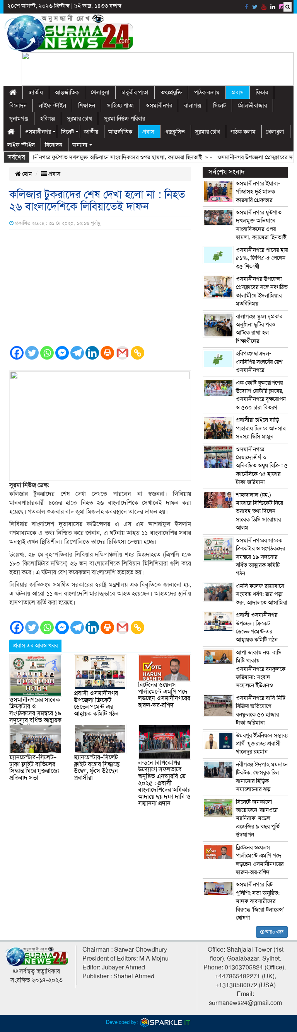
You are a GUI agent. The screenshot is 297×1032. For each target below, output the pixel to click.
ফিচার (262, 92)
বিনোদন (18, 105)
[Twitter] (32, 353)
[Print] (107, 353)
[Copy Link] (137, 353)
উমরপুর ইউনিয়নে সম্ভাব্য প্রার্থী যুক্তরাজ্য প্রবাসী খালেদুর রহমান (262, 743)
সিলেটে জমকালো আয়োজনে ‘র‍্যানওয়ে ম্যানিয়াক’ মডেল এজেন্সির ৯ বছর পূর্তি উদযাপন (258, 818)
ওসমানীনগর (159, 105)
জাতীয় (36, 92)
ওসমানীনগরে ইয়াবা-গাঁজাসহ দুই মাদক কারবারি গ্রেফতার (258, 192)
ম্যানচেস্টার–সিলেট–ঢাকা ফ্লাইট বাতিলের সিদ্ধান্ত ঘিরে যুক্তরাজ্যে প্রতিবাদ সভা (34, 768)
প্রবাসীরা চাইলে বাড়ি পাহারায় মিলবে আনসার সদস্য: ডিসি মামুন (260, 428)
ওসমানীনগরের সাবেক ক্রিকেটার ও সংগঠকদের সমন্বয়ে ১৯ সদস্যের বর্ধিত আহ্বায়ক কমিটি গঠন (35, 713)
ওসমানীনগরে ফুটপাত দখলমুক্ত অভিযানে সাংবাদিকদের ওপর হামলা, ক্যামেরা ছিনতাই (100, 157)
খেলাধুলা (100, 92)
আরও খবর (273, 932)
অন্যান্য (79, 144)
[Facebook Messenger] (62, 353)
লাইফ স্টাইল (52, 105)
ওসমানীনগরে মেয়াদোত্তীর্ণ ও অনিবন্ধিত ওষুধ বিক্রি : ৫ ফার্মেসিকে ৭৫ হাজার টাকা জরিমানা (262, 466)
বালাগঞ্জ (192, 105)
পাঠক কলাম (207, 92)
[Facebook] (17, 353)
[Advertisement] (100, 287)
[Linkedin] (92, 353)
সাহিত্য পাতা (120, 105)
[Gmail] (122, 353)
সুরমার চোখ (79, 118)
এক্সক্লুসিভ (174, 131)
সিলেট (219, 105)
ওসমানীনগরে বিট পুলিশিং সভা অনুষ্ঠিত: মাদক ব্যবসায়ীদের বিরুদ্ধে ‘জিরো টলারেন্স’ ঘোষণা (260, 901)
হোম (26, 173)
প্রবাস (238, 92)
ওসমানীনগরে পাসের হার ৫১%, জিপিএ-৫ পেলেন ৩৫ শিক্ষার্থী (262, 258)
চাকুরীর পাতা (134, 92)
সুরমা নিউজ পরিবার (124, 118)
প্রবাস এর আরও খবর (35, 645)
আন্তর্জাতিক (67, 92)
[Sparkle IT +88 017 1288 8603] (165, 1022)
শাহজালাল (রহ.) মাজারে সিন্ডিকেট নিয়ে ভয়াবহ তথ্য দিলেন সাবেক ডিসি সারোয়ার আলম (259, 511)
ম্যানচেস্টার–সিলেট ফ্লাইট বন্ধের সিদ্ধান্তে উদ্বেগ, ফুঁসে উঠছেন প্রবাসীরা (96, 768)
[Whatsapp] (47, 353)
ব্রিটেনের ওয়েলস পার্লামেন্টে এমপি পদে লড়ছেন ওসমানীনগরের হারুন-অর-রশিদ (164, 695)
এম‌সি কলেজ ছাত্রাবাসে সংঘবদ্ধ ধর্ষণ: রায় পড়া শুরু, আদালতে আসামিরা (261, 594)
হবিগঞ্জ (47, 118)
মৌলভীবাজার (252, 105)
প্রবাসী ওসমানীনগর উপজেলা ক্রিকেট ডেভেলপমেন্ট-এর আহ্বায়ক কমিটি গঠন (96, 703)
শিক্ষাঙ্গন (86, 105)
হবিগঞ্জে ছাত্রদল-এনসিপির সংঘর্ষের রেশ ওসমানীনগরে (259, 361)
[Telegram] (77, 353)
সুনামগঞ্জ (18, 118)
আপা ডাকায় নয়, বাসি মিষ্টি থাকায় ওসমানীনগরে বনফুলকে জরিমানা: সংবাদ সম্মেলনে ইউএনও (260, 669)
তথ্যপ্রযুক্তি (171, 92)
